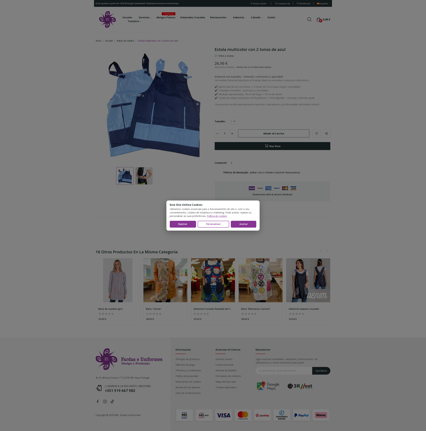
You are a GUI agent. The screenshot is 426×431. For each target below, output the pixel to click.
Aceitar (243, 224)
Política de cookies (217, 216)
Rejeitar (182, 224)
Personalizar (213, 224)
